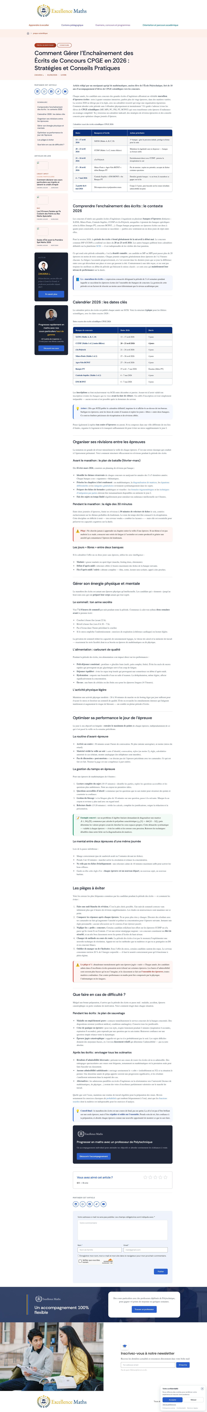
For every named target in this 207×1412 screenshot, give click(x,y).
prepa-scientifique (40, 33)
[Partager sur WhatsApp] (44, 91)
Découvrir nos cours (51, 348)
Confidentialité (181, 1408)
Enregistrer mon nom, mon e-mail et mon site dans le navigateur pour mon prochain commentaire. (123, 1256)
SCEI (98, 245)
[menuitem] (39, 25)
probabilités (111, 1098)
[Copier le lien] (58, 91)
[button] (202, 1388)
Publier (161, 1271)
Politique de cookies (169, 1408)
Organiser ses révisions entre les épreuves (50, 120)
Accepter (172, 1400)
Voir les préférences (169, 1405)
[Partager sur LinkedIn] (37, 91)
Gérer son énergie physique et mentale (50, 127)
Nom (80, 1245)
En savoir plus (51, 294)
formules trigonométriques (142, 489)
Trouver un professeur (144, 1309)
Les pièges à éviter (45, 140)
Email (126, 1245)
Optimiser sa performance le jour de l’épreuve (50, 133)
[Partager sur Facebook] (51, 91)
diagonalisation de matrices (145, 482)
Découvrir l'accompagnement (94, 1156)
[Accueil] (28, 33)
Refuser (193, 1400)
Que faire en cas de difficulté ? (50, 144)
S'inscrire (183, 1365)
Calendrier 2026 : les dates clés (51, 114)
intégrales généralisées (104, 485)
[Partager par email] (65, 91)
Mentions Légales (192, 1408)
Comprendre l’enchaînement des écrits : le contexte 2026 (50, 108)
